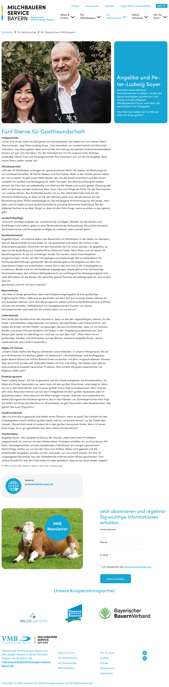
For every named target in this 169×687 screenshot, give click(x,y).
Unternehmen (108, 529)
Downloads (92, 6)
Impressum (106, 673)
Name (103, 542)
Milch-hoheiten (137, 16)
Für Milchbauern (88, 16)
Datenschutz (107, 668)
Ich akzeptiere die (127, 566)
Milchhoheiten (66, 668)
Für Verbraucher (113, 16)
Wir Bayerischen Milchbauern (58, 32)
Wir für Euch (158, 16)
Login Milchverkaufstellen (136, 6)
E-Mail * (105, 555)
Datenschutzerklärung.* (138, 566)
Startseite (7, 32)
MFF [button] (159, 6)
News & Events (64, 16)
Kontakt (109, 6)
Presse (75, 6)
